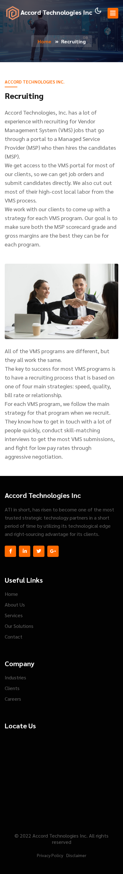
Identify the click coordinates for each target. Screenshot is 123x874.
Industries (15, 677)
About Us (15, 604)
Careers (13, 698)
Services (14, 615)
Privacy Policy (50, 855)
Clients (12, 688)
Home (44, 41)
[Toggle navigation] (113, 13)
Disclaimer (76, 855)
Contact (13, 636)
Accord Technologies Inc (56, 12)
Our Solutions (19, 626)
